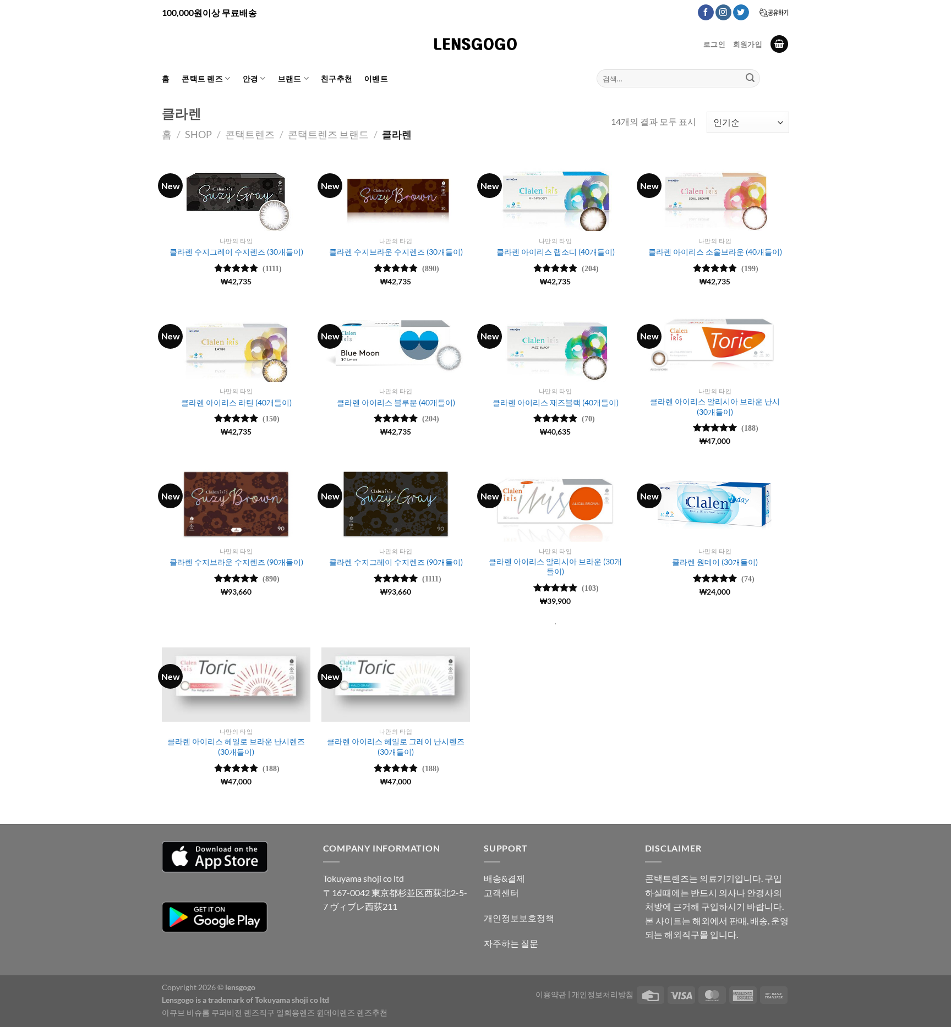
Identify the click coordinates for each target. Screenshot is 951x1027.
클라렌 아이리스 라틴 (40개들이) (236, 402)
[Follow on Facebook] (706, 12)
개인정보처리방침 (602, 994)
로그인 (714, 44)
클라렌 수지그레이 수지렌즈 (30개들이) (236, 251)
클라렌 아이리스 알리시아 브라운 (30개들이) (555, 566)
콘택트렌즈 (250, 134)
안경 (251, 78)
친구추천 (336, 78)
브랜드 (290, 78)
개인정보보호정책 (519, 918)
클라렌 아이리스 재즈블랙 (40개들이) (556, 402)
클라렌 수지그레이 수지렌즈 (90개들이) (396, 562)
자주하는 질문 (511, 943)
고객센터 (501, 892)
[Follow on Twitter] (741, 12)
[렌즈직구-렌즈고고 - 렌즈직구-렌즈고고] (475, 44)
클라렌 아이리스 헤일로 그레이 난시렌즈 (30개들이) (395, 746)
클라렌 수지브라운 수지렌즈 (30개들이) (396, 251)
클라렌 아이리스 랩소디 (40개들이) (555, 251)
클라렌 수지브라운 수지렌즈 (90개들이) (236, 562)
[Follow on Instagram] (723, 12)
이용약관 (550, 994)
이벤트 (376, 78)
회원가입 (747, 44)
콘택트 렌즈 (202, 78)
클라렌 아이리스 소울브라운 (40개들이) (715, 251)
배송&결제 (504, 878)
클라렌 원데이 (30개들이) (715, 562)
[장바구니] (779, 44)
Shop (198, 134)
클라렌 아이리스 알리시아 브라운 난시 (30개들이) (715, 406)
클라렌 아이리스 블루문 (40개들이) (396, 402)
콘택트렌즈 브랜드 (328, 134)
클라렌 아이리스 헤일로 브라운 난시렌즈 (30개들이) (236, 746)
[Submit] (750, 78)
